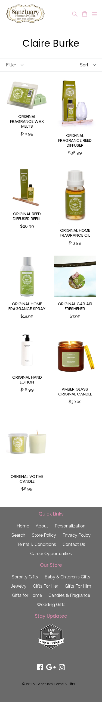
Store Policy (44, 535)
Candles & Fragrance (69, 595)
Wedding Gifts (51, 604)
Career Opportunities (51, 553)
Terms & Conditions (36, 544)
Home (23, 526)
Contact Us (74, 544)
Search (18, 535)
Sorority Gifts (25, 576)
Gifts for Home (27, 595)
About (42, 526)
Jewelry (18, 586)
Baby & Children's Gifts (67, 576)
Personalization (70, 526)
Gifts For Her (45, 586)
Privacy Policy (77, 535)
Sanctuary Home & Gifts (55, 684)
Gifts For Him (78, 586)
